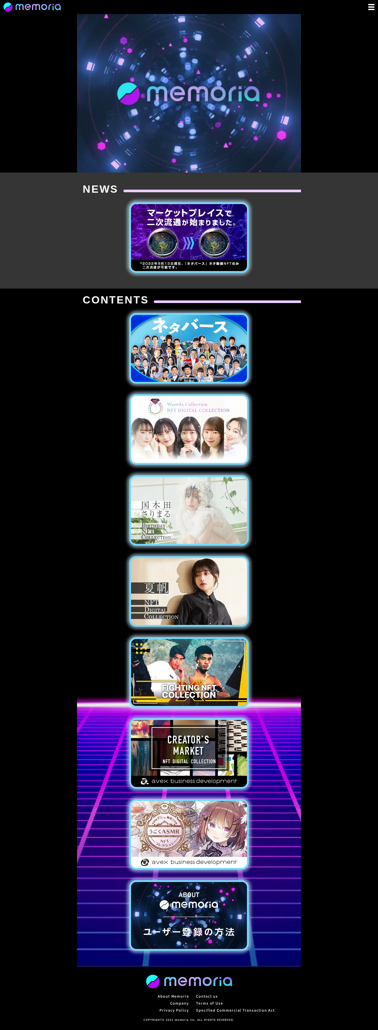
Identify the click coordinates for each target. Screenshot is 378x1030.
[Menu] (371, 7)
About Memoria (173, 996)
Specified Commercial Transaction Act (235, 1010)
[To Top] (32, 7)
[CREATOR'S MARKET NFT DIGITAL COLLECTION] (189, 753)
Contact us (207, 996)
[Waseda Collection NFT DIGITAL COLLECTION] (189, 429)
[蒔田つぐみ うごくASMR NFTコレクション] (189, 834)
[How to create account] (189, 915)
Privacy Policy (174, 1010)
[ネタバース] (189, 348)
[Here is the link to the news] (189, 237)
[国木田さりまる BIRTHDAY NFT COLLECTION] (189, 510)
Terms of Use (209, 1003)
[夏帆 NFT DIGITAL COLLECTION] (189, 591)
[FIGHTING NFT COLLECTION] (189, 672)
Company (179, 1003)
